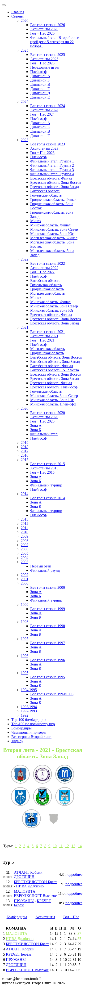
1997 (24, 639)
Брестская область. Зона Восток (55, 182)
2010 (24, 532)
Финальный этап (44, 434)
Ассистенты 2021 (44, 336)
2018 (24, 447)
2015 (24, 460)
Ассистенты (45, 917)
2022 (24, 259)
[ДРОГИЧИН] (20, 797)
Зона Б (35, 430)
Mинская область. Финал (50, 302)
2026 (24, 20)
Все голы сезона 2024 (47, 106)
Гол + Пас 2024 (42, 114)
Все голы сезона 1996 (47, 660)
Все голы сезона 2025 (47, 55)
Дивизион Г (40, 89)
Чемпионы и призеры (28, 732)
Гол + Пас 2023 (42, 153)
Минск (35, 221)
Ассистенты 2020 (44, 417)
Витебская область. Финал (51, 366)
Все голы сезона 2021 (47, 332)
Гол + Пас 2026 (42, 33)
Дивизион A (40, 76)
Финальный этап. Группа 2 (52, 165)
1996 (24, 656)
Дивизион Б (40, 80)
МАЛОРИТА (24, 891)
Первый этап (40, 566)
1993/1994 (29, 707)
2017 (24, 451)
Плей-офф (38, 72)
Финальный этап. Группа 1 (52, 161)
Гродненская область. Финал (53, 200)
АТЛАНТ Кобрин (28, 872)
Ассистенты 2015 (44, 468)
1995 (24, 673)
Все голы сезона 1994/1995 (51, 694)
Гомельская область (46, 195)
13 (73, 846)
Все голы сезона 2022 (47, 263)
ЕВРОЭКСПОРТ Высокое (35, 896)
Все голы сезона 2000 (47, 587)
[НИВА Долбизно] (42, 775)
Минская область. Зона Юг (52, 234)
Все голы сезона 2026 (47, 25)
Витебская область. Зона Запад (55, 362)
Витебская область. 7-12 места (54, 370)
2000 (24, 583)
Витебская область (45, 191)
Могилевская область (47, 293)
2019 (24, 443)
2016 (24, 455)
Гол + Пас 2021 (42, 340)
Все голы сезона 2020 (47, 413)
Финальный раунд (45, 570)
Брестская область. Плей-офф (53, 387)
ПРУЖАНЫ (24, 901)
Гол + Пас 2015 (42, 472)
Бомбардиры (21, 728)
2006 (24, 549)
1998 (24, 622)
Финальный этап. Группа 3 (52, 170)
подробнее (73, 874)
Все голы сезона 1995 (47, 677)
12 (67, 846)
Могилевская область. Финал (53, 238)
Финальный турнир (46, 485)
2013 (24, 519)
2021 (24, 327)
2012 (24, 523)
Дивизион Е (40, 97)
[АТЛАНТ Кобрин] (42, 797)
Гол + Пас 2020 (42, 421)
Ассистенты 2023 (44, 148)
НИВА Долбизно (30, 886)
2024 (24, 101)
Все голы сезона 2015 (47, 464)
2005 (24, 553)
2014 (24, 494)
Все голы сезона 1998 (47, 626)
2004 (24, 558)
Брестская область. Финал (51, 178)
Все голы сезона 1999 (47, 609)
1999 (24, 604)
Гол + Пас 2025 (42, 63)
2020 (24, 408)
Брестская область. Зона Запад (54, 187)
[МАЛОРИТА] (64, 775)
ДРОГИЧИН (24, 877)
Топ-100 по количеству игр (33, 724)
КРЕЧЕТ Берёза (18, 954)
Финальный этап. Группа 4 (52, 174)
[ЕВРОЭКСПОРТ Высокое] (20, 775)
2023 (24, 140)
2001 (24, 579)
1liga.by (17, 741)
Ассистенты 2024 (44, 110)
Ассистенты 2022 (44, 268)
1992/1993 (29, 711)
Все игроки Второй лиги (31, 737)
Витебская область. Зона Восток (56, 357)
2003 (24, 562)
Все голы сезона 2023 (47, 144)
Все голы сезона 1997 (47, 643)
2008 (24, 541)
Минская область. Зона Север (54, 229)
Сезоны (17, 16)
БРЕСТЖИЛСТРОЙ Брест (35, 882)
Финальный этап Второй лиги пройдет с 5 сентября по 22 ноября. (54, 42)
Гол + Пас (71, 917)
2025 (24, 50)
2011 (24, 528)
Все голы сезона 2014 (47, 498)
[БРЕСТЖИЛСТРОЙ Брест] (53, 819)
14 (80, 846)
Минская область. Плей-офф (53, 404)
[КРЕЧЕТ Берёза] (64, 797)
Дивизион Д (40, 93)
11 (61, 846)
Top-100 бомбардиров (28, 720)
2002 (24, 575)
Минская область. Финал (50, 225)
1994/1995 (29, 690)
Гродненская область (47, 289)
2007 (24, 545)
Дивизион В (40, 84)
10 (55, 846)
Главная (17, 12)
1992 (24, 715)
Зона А (36, 425)
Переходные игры (44, 67)
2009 (24, 536)
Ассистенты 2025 (44, 59)
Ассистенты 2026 (44, 29)
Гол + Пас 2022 (42, 272)
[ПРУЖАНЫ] (31, 819)
